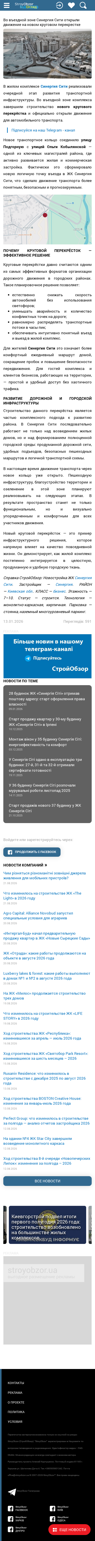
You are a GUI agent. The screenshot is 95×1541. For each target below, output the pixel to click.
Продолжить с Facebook (35, 852)
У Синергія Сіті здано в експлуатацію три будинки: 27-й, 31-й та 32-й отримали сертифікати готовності (45, 767)
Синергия (63, 584)
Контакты (16, 1383)
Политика (16, 1412)
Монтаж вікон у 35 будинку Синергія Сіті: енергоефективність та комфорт (45, 744)
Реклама (15, 1392)
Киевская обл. (20, 591)
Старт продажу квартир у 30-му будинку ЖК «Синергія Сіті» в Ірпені (45, 723)
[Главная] (27, 6)
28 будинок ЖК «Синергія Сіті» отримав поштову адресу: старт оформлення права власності (47, 701)
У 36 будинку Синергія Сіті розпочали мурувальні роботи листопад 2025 (42, 790)
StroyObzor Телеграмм (28, 1490)
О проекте (16, 1402)
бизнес (59, 591)
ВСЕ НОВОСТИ (47, 1180)
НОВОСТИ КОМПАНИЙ (25, 864)
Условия (15, 1421)
